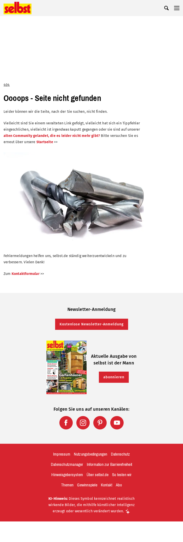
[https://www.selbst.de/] (17, 8)
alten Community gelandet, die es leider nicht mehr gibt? (52, 136)
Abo (119, 485)
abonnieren (113, 377)
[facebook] (66, 422)
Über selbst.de (97, 475)
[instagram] (83, 422)
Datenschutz (120, 454)
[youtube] (117, 422)
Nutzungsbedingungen (90, 454)
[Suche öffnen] (166, 8)
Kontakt (106, 485)
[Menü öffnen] (176, 8)
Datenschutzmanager (67, 464)
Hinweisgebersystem (67, 475)
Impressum (61, 454)
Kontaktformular (26, 274)
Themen (67, 485)
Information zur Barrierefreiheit (109, 464)
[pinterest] (100, 422)
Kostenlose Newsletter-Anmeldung (92, 324)
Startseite (44, 142)
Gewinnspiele (87, 485)
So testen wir (122, 475)
